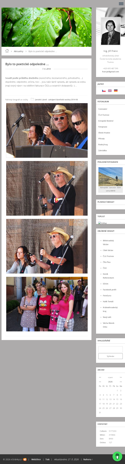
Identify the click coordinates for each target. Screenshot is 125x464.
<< (100, 377)
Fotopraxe (102, 126)
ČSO (105, 268)
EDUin (105, 283)
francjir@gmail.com (110, 71)
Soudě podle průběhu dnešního (22, 78)
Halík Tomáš (108, 301)
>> (121, 377)
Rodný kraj (103, 144)
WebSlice (36, 459)
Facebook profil (109, 289)
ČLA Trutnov (103, 115)
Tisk (47, 459)
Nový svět (107, 317)
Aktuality (18, 51)
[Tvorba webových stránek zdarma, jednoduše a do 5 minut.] (25, 459)
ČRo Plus (107, 262)
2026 (110, 381)
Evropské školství (105, 121)
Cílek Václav (108, 250)
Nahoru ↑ (88, 459)
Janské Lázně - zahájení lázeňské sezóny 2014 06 (56, 99)
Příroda (101, 138)
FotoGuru (107, 295)
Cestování (102, 109)
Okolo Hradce (104, 132)
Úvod (7, 51)
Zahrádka (102, 150)
